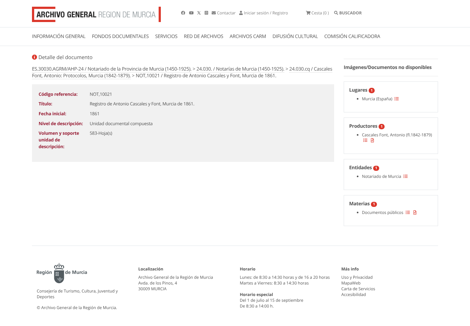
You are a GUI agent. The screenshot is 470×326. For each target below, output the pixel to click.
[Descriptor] (372, 140)
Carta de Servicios (358, 289)
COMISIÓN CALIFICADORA (352, 36)
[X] (199, 13)
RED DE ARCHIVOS (203, 36)
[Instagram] (207, 13)
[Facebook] (183, 13)
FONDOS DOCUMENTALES (120, 36)
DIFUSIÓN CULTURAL (295, 36)
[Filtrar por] (396, 99)
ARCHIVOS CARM (248, 36)
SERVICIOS (166, 36)
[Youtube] (191, 13)
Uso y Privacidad (357, 277)
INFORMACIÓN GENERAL (58, 36)
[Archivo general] (96, 13)
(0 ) (320, 13)
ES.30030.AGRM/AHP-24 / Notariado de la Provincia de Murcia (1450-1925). (112, 69)
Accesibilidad (353, 294)
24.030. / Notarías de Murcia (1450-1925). (240, 69)
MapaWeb (351, 283)
